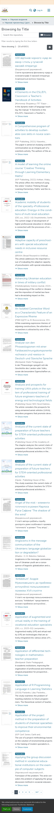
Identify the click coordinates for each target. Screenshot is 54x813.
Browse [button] (47, 35)
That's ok (6, 809)
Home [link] (4, 19)
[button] (5, 10)
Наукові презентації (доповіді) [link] (18, 22)
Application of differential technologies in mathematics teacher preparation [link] (33, 655)
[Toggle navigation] (48, 10)
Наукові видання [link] (18, 19)
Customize (27, 809)
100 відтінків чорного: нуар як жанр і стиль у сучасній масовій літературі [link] (33, 62)
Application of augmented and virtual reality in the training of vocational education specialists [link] (33, 621)
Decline (16, 809)
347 (37, 792)
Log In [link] (39, 10)
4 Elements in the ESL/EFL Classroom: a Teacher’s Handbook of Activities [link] (31, 96)
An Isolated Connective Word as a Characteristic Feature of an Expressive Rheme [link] (33, 312)
